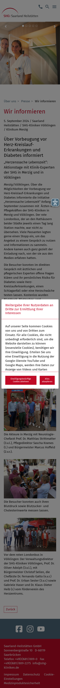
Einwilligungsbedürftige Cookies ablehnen (21, 380)
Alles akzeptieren (47, 380)
